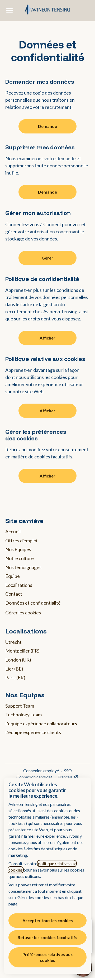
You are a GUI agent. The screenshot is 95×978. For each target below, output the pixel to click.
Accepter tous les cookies (47, 920)
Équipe (12, 576)
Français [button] (68, 777)
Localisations (18, 585)
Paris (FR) (15, 677)
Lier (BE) (14, 669)
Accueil (13, 531)
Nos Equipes (18, 549)
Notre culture (19, 558)
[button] (47, 476)
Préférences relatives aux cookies (47, 957)
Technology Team (23, 714)
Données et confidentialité (33, 603)
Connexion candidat (34, 776)
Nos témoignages (23, 567)
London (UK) (18, 660)
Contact (13, 594)
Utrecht (13, 642)
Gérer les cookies (23, 612)
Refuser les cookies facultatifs (47, 937)
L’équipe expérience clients (33, 732)
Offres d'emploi (21, 540)
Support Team (19, 706)
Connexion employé (41, 770)
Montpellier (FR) (22, 651)
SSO (68, 770)
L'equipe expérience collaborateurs (41, 723)
